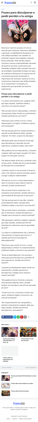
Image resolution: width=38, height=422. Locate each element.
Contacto (14, 419)
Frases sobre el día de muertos (27, 339)
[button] (2, 2)
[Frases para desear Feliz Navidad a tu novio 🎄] (10, 332)
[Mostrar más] (28, 317)
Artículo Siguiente (31, 367)
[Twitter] (14, 317)
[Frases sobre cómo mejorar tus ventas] (5, 385)
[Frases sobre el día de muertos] (28, 332)
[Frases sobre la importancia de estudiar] (10, 351)
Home (8, 419)
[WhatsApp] (18, 317)
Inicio (2, 9)
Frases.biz (24, 416)
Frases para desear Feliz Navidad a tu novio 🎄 (9, 340)
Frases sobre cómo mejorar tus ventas (22, 383)
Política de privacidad (25, 419)
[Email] (25, 317)
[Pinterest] (21, 317)
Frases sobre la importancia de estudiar (8, 359)
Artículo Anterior (7, 367)
